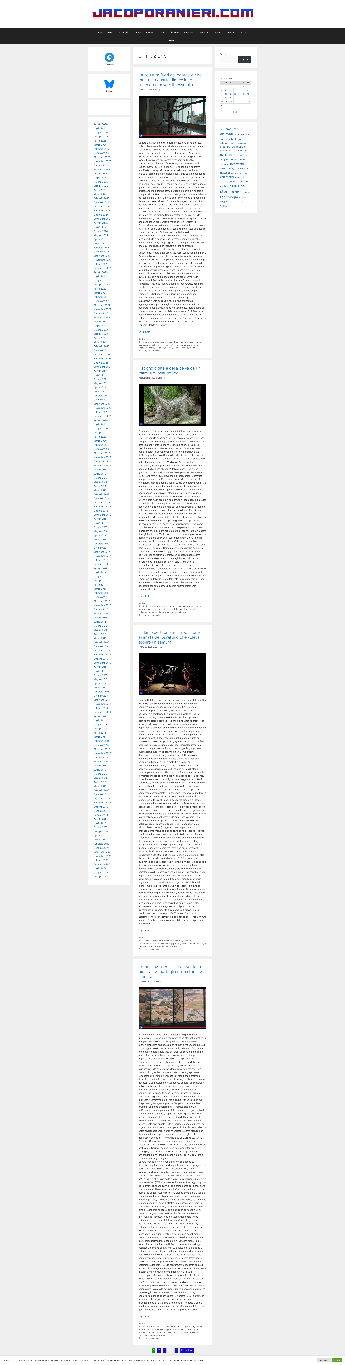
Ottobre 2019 (101, 461)
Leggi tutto (144, 332)
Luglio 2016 (100, 621)
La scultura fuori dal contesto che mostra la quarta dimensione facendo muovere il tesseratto (170, 80)
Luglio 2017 (100, 572)
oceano (234, 173)
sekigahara (144, 1335)
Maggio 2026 (101, 136)
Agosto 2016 (100, 617)
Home (99, 32)
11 (226, 94)
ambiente (232, 129)
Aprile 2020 (100, 436)
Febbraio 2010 (101, 843)
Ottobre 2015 (101, 658)
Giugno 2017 (100, 576)
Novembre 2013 (102, 753)
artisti (185, 606)
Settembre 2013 (102, 761)
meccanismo (182, 345)
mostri (151, 612)
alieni (147, 606)
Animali (149, 32)
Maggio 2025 (101, 186)
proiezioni (159, 348)
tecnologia (160, 1335)
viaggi (224, 205)
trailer (174, 946)
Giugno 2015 (100, 675)
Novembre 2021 (102, 358)
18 (226, 98)
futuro (245, 155)
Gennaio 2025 (101, 202)
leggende (223, 168)
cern (159, 342)
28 (239, 101)
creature (157, 609)
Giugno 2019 (101, 478)
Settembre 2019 (102, 465)
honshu (150, 1332)
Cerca (223, 54)
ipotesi (161, 345)
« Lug (234, 111)
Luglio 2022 (100, 325)
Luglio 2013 (100, 769)
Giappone (174, 32)
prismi (151, 348)
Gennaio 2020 (101, 449)
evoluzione (227, 155)
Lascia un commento (150, 351)
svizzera (184, 348)
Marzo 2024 (100, 243)
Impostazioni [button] (323, 1360)
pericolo (244, 173)
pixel (181, 1332)
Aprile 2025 (100, 190)
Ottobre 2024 (101, 214)
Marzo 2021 (100, 391)
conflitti (156, 943)
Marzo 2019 (100, 490)
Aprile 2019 (100, 486)
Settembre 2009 (103, 864)
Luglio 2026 (100, 128)
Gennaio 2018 (101, 547)
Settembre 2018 (102, 514)
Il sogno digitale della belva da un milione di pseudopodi (170, 370)
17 (221, 98)
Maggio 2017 (101, 580)
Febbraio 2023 (102, 297)
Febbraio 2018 (101, 543)
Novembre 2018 (102, 506)
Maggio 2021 (101, 383)
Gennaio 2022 (101, 350)
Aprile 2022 (100, 338)
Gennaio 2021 (101, 399)
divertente (224, 151)
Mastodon (203, 32)
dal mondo (238, 146)
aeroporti (145, 1326)
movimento (194, 345)
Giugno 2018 (100, 527)
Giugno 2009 (101, 872)
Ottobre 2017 (101, 560)
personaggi (201, 943)
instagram (143, 612)
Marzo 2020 (100, 440)
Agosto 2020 (101, 420)
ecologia (234, 150)
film (162, 943)
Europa (243, 150)
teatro (174, 612)
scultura (168, 348)
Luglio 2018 (100, 523)
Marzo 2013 (100, 786)
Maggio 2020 (101, 432)
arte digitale (167, 606)
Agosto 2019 (100, 469)
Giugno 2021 (100, 379)
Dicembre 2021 (102, 354)
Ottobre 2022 (101, 313)
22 (244, 98)
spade (149, 946)
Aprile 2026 (100, 140)
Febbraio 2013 (101, 790)
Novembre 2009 (102, 856)
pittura (175, 1332)
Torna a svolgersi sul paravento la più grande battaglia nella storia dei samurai (171, 971)
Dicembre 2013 (102, 749)
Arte (110, 32)
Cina (244, 140)
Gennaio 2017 (101, 597)
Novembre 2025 (102, 161)
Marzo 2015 (100, 687)
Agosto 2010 (100, 819)
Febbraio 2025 (101, 198)
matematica (170, 345)
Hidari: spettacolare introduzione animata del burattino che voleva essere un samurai (169, 637)
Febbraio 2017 (101, 593)
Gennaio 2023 (101, 301)
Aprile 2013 (100, 782)
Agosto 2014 (100, 716)
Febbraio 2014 (101, 741)
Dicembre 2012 (102, 798)
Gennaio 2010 (101, 848)
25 (226, 101)
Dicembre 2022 (102, 305)
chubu (191, 1326)
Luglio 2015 (100, 671)
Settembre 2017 (102, 564)
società (224, 186)
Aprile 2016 (100, 634)
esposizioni (177, 1329)
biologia (236, 139)
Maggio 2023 (101, 284)
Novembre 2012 (102, 802)
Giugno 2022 (101, 330)
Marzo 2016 (100, 638)
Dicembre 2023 (102, 256)
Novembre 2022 (102, 309)
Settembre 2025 (102, 169)
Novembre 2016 (102, 605)
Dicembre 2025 (102, 157)
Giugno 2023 (101, 280)
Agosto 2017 (100, 568)
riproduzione (227, 181)
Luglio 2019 (100, 473)
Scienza (137, 32)
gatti (167, 943)
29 (244, 101)
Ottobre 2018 (101, 510)
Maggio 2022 (101, 334)
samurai (142, 946)
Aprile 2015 (100, 683)
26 (231, 101)
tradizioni (242, 198)
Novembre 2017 (102, 556)
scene (195, 1332)
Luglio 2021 (100, 375)
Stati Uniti (237, 186)
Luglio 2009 (100, 868)
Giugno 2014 (101, 724)
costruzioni (242, 143)
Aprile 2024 (100, 239)
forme (198, 342)
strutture (247, 192)
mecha (192, 943)
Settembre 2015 (102, 662)
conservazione (230, 143)
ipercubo (153, 345)
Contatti (230, 32)
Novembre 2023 (102, 260)
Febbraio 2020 (102, 445)
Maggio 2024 (101, 235)
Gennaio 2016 (101, 646)
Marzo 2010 (100, 839)
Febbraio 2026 (102, 149)
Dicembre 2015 (102, 650)
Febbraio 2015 (101, 691)
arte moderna (173, 1326)
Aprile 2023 (100, 288)
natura (225, 173)
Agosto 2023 (101, 272)
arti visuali (177, 606)
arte (154, 342)
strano (168, 612)
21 (239, 98)
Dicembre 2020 (102, 404)
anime (155, 940)
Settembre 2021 (102, 366)
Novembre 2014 (102, 704)
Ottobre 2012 (101, 806)
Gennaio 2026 (101, 153)
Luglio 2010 (100, 823)
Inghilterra (224, 164)
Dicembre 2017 (102, 552)
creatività (174, 342)
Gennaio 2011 (101, 810)
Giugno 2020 (101, 428)
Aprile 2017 (100, 584)
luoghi (232, 168)
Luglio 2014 (100, 720)
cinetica (165, 342)
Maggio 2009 (101, 876)
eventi (186, 1329)
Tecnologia (122, 32)
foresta (187, 609)
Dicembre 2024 (102, 206)
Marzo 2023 (100, 292)
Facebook (189, 32)
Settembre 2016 (102, 613)
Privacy (172, 40)
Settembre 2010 (102, 815)
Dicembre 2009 (102, 852)
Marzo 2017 (100, 588)
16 (248, 94)
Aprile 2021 (100, 387)
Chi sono (244, 32)
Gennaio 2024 (101, 251)
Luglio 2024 (100, 227)
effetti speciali (169, 609)
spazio (176, 348)
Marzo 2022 (100, 342)
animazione (146, 342)
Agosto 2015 (100, 667)
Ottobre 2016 (101, 609)
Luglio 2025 (100, 177)
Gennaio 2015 (101, 695)
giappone (175, 943)
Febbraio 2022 (101, 346)
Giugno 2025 (101, 181)
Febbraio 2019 (101, 494)
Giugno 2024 (101, 231)
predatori (160, 612)
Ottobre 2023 (101, 264)
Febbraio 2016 (101, 642)
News (144, 339)
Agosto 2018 (100, 519)
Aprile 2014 (100, 732)
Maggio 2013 (101, 778)
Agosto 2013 (100, 765)
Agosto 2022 (101, 321)
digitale (168, 1329)
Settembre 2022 (102, 317)
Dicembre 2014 (102, 700)
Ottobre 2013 (101, 757)
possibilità (143, 348)
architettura (241, 134)
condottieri (151, 1329)
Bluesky (217, 32)
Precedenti (187, 1350)
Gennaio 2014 (101, 745)
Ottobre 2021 (101, 362)
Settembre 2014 (102, 712)
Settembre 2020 (102, 416)
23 (248, 98)
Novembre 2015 (102, 654)
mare (240, 168)
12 (230, 94)
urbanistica (240, 202)
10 (222, 94)
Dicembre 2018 (102, 502)
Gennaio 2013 (101, 794)
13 (235, 94)
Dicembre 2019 (102, 453)
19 (230, 98)
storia (168, 946)
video (180, 612)
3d (142, 606)
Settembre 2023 (102, 268)
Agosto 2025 (101, 173)
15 (244, 94)
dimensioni (190, 342)
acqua (222, 129)
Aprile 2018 (100, 535)
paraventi (166, 1332)
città (222, 143)
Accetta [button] (337, 1360)
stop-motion (159, 946)
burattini (178, 940)
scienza (242, 181)
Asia (228, 139)
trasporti (224, 201)
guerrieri (183, 943)
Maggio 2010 (101, 831)
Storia (161, 32)
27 (235, 101)
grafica (195, 609)
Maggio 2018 (101, 531)
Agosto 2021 (100, 371)
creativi (149, 609)
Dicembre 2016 (102, 601)
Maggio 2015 (101, 679)
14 (239, 94)
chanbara (187, 940)
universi (192, 348)
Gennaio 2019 (101, 498)
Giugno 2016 (101, 626)
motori (247, 168)
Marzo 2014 (100, 736)
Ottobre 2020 (101, 412)
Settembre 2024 (102, 218)
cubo (182, 342)
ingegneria (238, 159)
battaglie (184, 1326)
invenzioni (237, 164)
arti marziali (169, 940)
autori (191, 606)
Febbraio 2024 (102, 247)
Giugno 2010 (101, 827)
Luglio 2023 (100, 276)
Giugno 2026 (101, 132)
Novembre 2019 (102, 457)
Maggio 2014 (101, 728)
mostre (158, 1332)
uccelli (232, 202)
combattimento (145, 943)
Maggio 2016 (101, 630)
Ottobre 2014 (101, 708)
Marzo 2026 (100, 144)
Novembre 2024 (102, 210)
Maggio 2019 (101, 482)
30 (248, 101)
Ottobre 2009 (101, 860)
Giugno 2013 (101, 774)
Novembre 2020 (102, 408)
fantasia (179, 609)
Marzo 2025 (100, 194)
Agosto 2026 (101, 124)
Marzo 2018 (100, 539)
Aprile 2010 (100, 835)
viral (186, 612)
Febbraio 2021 (101, 395)
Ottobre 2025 (101, 165)
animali (226, 134)
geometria (143, 345)
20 (235, 98)
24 (222, 101)
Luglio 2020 (100, 424)
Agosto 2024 (101, 223)
